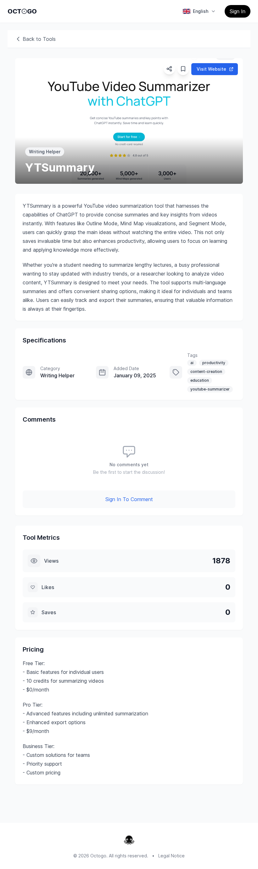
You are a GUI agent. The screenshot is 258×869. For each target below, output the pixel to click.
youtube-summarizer (210, 389)
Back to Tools (39, 39)
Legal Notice (171, 855)
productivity (213, 362)
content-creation (206, 371)
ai (192, 362)
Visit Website (211, 69)
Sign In (237, 11)
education (199, 380)
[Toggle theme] (24, 11)
